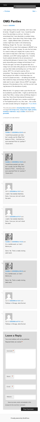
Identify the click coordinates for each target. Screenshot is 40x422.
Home (5, 5)
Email (10, 386)
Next (35, 11)
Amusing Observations (23, 108)
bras (17, 110)
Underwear (12, 111)
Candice (23, 111)
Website (9, 397)
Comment (10, 351)
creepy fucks (23, 110)
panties (34, 110)
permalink (6, 113)
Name (10, 376)
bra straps (13, 110)
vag (18, 111)
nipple (29, 110)
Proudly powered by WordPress (20, 418)
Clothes (33, 108)
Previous (6, 11)
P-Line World (32, 104)
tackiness (6, 111)
